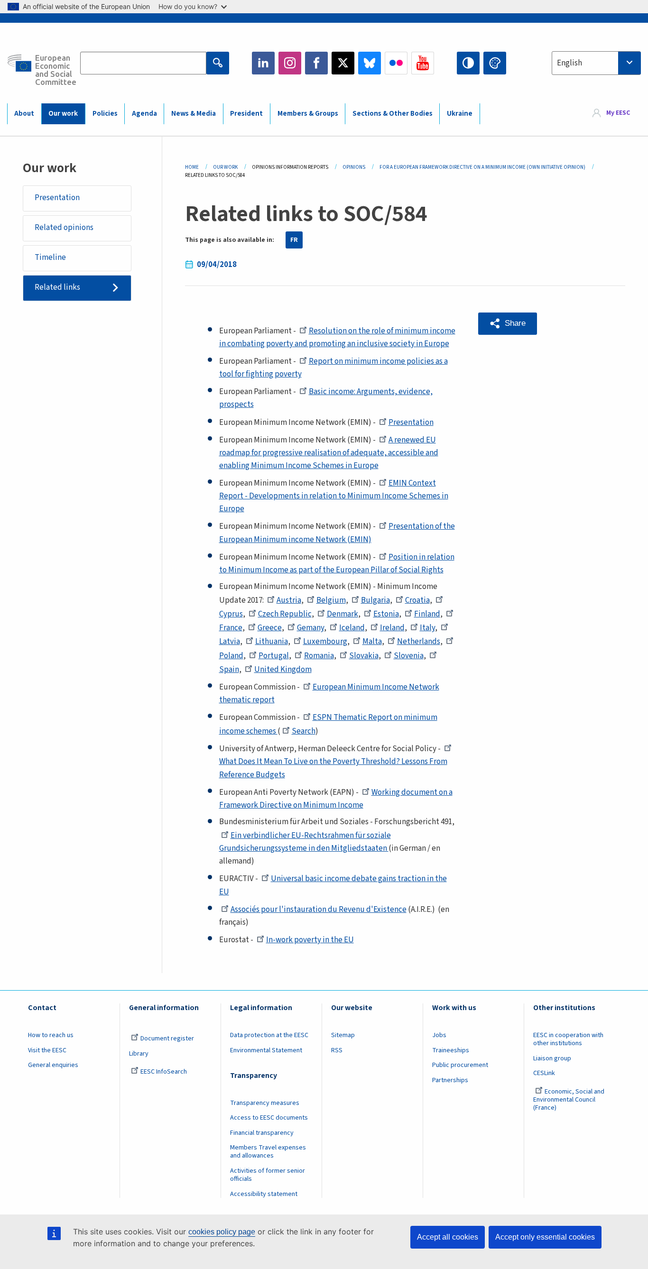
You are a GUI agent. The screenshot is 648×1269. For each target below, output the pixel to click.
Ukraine (459, 114)
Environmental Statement (266, 1050)
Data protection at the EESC (269, 1035)
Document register (167, 1038)
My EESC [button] (618, 113)
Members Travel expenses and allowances (268, 1151)
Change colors (494, 63)
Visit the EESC (47, 1050)
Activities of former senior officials (267, 1175)
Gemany (310, 628)
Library (138, 1053)
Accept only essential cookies (545, 1237)
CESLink (544, 1073)
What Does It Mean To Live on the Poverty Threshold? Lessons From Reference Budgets (333, 768)
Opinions (354, 167)
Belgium (331, 600)
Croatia (417, 600)
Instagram (289, 63)
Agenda (144, 114)
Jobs (439, 1035)
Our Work (225, 167)
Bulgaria (375, 600)
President (246, 114)
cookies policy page (221, 1232)
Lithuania (271, 641)
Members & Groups (308, 114)
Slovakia (364, 656)
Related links (57, 287)
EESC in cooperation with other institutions (568, 1039)
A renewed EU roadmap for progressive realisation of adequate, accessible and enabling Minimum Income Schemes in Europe (328, 452)
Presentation (57, 197)
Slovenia (409, 656)
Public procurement (460, 1065)
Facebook (316, 63)
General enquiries (53, 1065)
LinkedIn (263, 63)
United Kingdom (283, 669)
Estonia (386, 614)
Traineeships (450, 1050)
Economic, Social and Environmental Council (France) (568, 1100)
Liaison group (552, 1058)
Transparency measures (264, 1103)
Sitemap (343, 1035)
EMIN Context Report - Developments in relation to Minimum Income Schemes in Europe (333, 496)
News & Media (193, 114)
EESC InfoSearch (163, 1071)
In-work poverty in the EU (310, 940)
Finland (427, 614)
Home (192, 167)
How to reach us (51, 1035)
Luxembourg (325, 641)
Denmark (342, 614)
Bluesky (369, 63)
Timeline (50, 257)
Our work (63, 114)
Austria (289, 600)
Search (303, 731)
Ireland (392, 628)
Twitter (343, 63)
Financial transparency (262, 1133)
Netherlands (418, 641)
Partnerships (450, 1080)
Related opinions (64, 227)
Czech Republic (285, 614)
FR (294, 240)
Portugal (274, 656)
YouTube (422, 63)
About (24, 114)
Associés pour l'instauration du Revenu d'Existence (319, 909)
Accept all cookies (447, 1237)
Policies (105, 114)
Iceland (352, 628)
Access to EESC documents (269, 1117)
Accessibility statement (263, 1194)
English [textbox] (569, 63)
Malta (372, 641)
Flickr (396, 63)
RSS (337, 1050)
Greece (270, 628)
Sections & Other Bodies (392, 114)
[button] (507, 324)
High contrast (468, 63)
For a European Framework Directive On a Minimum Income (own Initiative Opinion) (482, 167)
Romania (319, 656)
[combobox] (596, 63)
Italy (427, 628)
